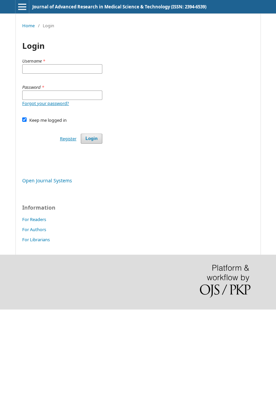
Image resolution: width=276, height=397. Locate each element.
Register (68, 139)
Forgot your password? (45, 103)
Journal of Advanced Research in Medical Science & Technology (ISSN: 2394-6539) (119, 7)
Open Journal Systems (47, 180)
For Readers (34, 219)
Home (28, 26)
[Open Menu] (22, 6)
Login (91, 138)
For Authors (34, 229)
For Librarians (36, 240)
